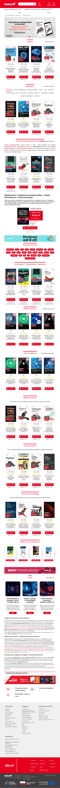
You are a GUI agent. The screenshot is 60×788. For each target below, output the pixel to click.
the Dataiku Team (52, 294)
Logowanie (7, 709)
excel (8, 252)
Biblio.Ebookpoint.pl (44, 770)
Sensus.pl (42, 760)
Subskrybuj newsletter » (46, 689)
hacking (51, 249)
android (34, 255)
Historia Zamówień (9, 712)
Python (41, 89)
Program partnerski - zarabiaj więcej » (21, 689)
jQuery (6, 647)
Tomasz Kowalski (46, 650)
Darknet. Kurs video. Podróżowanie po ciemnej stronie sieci (49, 337)
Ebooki (15, 9)
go (20, 255)
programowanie (15, 626)
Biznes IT (37, 93)
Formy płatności (25, 720)
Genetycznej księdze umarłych (25, 148)
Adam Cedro (23, 339)
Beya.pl (41, 766)
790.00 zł (25, 132)
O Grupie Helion (42, 709)
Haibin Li (11, 527)
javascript (39, 249)
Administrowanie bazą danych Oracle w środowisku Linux (49, 525)
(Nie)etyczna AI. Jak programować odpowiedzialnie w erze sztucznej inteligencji (49, 181)
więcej (13, 612)
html (52, 252)
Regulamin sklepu (25, 713)
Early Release (19, 264)
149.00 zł (37, 344)
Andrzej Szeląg (40, 650)
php (14, 252)
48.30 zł (50, 299)
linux (40, 252)
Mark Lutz (49, 127)
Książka (33, 223)
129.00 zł (25, 344)
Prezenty (7, 719)
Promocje (33, 9)
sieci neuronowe (30, 258)
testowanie (46, 255)
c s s (17, 249)
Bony (19, 15)
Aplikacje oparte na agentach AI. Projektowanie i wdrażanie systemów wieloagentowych (36, 126)
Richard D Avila (47, 431)
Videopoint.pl (33, 766)
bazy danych (29, 626)
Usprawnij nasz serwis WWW (28, 722)
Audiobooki (27, 9)
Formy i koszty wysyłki (27, 719)
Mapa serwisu (25, 727)
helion (46, 252)
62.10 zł (12, 299)
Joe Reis (21, 527)
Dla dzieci (36, 96)
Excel (17, 93)
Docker (24, 644)
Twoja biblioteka (8, 714)
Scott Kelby (35, 649)
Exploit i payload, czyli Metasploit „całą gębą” (30, 600)
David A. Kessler (22, 182)
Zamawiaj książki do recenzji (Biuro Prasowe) (11, 745)
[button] (24, 36)
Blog (30, 577)
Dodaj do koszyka (31, 228)
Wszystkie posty (50, 577)
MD (27, 182)
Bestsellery (44, 9)
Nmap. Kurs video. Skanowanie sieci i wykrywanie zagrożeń (23, 337)
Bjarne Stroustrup (15, 649)
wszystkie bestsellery (49, 86)
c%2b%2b (14, 255)
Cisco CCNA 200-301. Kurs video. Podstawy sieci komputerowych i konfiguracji (23, 125)
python (32, 249)
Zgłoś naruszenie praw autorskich (46, 719)
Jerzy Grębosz (24, 652)
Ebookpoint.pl (53, 763)
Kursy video (19, 11)
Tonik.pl (54, 775)
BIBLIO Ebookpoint (9, 747)
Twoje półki (7, 716)
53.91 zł (24, 299)
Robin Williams (29, 649)
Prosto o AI (29, 146)
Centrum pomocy (25, 709)
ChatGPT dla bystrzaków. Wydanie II (24, 292)
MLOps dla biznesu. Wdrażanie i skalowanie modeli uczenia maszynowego (49, 293)
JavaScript (51, 89)
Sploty (32, 770)
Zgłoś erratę (41, 714)
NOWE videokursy (30, 309)
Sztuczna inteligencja (19, 89)
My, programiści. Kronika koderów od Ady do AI (36, 180)
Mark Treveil (46, 294)
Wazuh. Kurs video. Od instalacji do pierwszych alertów (36, 337)
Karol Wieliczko (49, 527)
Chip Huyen (23, 431)
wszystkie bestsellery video (47, 353)
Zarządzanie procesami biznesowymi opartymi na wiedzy (36, 70)
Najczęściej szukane (30, 245)
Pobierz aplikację (10, 15)
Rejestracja (7, 710)
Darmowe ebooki (49, 11)
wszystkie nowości (49, 41)
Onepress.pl (33, 760)
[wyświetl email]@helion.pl (31, 776)
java (19, 252)
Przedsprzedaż (31, 264)
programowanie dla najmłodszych (20, 627)
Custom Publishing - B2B (10, 749)
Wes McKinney (36, 479)
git (24, 255)
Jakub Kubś (49, 339)
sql (39, 255)
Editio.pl (51, 760)
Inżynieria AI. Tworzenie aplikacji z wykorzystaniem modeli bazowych (24, 429)
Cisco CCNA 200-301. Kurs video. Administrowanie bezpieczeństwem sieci (49, 382)
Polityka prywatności (26, 715)
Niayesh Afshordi (8, 294)
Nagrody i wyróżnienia (43, 717)
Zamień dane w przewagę (30, 494)
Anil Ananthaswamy (11, 127)
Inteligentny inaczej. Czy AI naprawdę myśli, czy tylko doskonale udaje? (11, 180)
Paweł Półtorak (49, 182)
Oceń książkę (42, 712)
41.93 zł (12, 187)
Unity (24, 646)
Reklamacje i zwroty (26, 733)
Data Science (24, 93)
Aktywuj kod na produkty (10, 717)
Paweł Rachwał (15, 339)
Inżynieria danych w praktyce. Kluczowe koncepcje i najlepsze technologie (24, 526)
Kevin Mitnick (41, 649)
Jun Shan (7, 527)
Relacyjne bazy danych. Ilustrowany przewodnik (36, 525)
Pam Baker (23, 294)
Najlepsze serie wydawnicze (30, 542)
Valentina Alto (11, 72)
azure (24, 252)
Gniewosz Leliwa (10, 182)
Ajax (13, 647)
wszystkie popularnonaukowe (47, 141)
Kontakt (23, 731)
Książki (11, 9)
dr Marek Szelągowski (35, 72)
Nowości (38, 9)
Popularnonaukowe (32, 89)
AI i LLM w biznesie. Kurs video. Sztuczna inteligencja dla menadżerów (11, 337)
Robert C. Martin (36, 182)
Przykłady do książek (43, 716)
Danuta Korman (47, 72)
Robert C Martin (22, 649)
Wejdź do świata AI (30, 398)
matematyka (9, 627)
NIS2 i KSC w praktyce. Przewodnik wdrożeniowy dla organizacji (23, 70)
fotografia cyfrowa (35, 626)
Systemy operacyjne (27, 96)
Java (45, 89)
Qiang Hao (33, 527)
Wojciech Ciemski (21, 72)
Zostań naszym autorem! (44, 710)
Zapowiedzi (42, 264)
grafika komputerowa (49, 626)
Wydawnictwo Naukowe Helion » (17, 673)
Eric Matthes (23, 479)
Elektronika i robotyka (47, 93)
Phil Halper (15, 294)
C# (8, 644)
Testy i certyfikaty (9, 721)
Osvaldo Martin (49, 479)
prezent (51, 632)
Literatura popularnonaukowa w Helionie (30, 141)
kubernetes (10, 249)
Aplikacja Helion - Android (10, 723)
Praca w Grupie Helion (10, 751)
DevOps (31, 93)
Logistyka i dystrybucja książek (12, 753)
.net (27, 249)
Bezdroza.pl (42, 763)
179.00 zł (12, 344)
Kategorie (6, 9)
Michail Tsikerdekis (39, 527)
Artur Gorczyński (8, 339)
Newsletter (24, 726)
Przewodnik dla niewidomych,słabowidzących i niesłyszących (29, 711)
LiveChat (24, 729)
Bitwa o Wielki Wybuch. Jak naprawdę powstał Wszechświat (11, 292)
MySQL (11, 646)
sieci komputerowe (22, 626)
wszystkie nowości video (48, 308)
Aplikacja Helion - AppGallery (11, 726)
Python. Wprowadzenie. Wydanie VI (49, 124)
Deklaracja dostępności (27, 717)
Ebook (33, 225)
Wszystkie (9, 89)
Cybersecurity (10, 93)
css (22, 249)
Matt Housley (25, 527)
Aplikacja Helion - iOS (9, 725)
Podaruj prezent (26, 15)
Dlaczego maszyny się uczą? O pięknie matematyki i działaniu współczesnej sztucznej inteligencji (10, 126)
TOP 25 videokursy (30, 353)
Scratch (39, 644)
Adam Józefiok (24, 127)
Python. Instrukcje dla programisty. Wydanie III (23, 477)
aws (30, 252)
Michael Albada (36, 127)
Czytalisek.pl (52, 766)
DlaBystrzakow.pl (34, 763)
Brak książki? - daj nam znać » (22, 695)
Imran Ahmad (53, 431)
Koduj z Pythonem (30, 446)
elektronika (42, 626)
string (35, 252)
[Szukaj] (34, 4)
